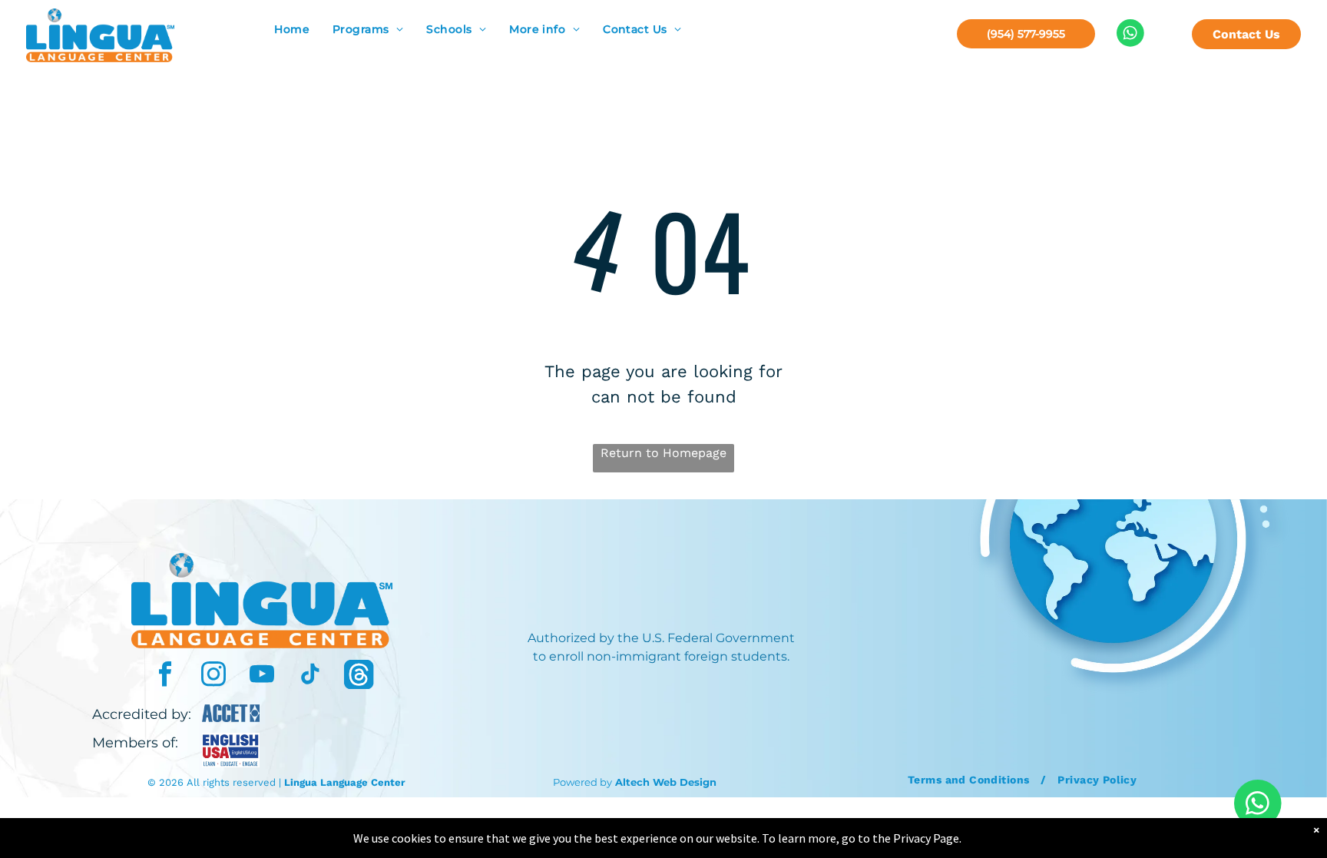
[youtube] (261, 676)
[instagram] (213, 676)
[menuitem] (292, 29)
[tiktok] (310, 676)
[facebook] (165, 676)
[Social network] (358, 676)
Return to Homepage (663, 453)
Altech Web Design (665, 782)
